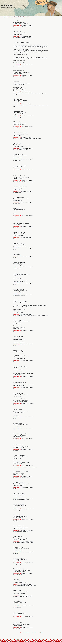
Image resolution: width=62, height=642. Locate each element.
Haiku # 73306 (16, 103)
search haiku (18, 16)
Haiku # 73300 (16, 169)
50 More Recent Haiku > (37, 632)
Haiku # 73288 (16, 314)
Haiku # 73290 (16, 283)
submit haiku (12, 16)
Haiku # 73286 (16, 344)
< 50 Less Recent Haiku (24, 632)
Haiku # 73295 (16, 226)
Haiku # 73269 (16, 552)
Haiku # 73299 (16, 180)
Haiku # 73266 (16, 584)
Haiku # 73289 (16, 294)
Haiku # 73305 (16, 115)
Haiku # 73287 (16, 330)
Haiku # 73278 (16, 449)
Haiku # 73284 (16, 376)
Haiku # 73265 (16, 595)
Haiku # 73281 (16, 417)
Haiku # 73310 (16, 36)
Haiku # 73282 (16, 403)
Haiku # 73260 (16, 627)
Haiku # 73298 (16, 191)
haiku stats (25, 16)
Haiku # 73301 (16, 159)
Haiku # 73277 (16, 465)
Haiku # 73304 (16, 126)
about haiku (6, 16)
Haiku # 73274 (16, 498)
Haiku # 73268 (16, 562)
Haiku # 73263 (16, 606)
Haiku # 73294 (16, 237)
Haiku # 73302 (16, 148)
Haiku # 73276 (16, 476)
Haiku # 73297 (16, 202)
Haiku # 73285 (16, 360)
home (2, 16)
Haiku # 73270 (16, 541)
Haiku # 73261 (16, 616)
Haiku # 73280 (16, 427)
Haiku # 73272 (16, 519)
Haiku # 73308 (16, 75)
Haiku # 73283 (16, 387)
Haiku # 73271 (16, 530)
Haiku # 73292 (16, 256)
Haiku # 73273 (16, 508)
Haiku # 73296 (16, 215)
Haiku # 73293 (16, 248)
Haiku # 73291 (16, 266)
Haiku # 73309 (16, 64)
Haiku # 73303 (16, 137)
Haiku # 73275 (16, 487)
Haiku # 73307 (16, 91)
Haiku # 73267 (16, 573)
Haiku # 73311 (16, 25)
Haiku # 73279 (16, 438)
